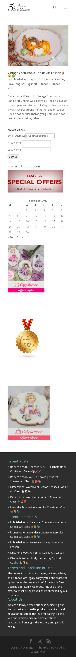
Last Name (14, 149)
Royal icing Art (16, 84)
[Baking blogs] (27, 358)
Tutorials (55, 84)
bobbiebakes (18, 79)
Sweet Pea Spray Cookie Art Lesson (42, 552)
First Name (14, 142)
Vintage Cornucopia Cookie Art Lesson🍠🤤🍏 (36, 74)
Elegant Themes (37, 647)
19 (53, 221)
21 (9, 226)
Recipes (59, 79)
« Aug (11, 237)
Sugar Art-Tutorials (37, 84)
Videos (11, 88)
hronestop (16, 532)
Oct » (19, 237)
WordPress (38, 652)
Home (49, 79)
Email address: (16, 135)
